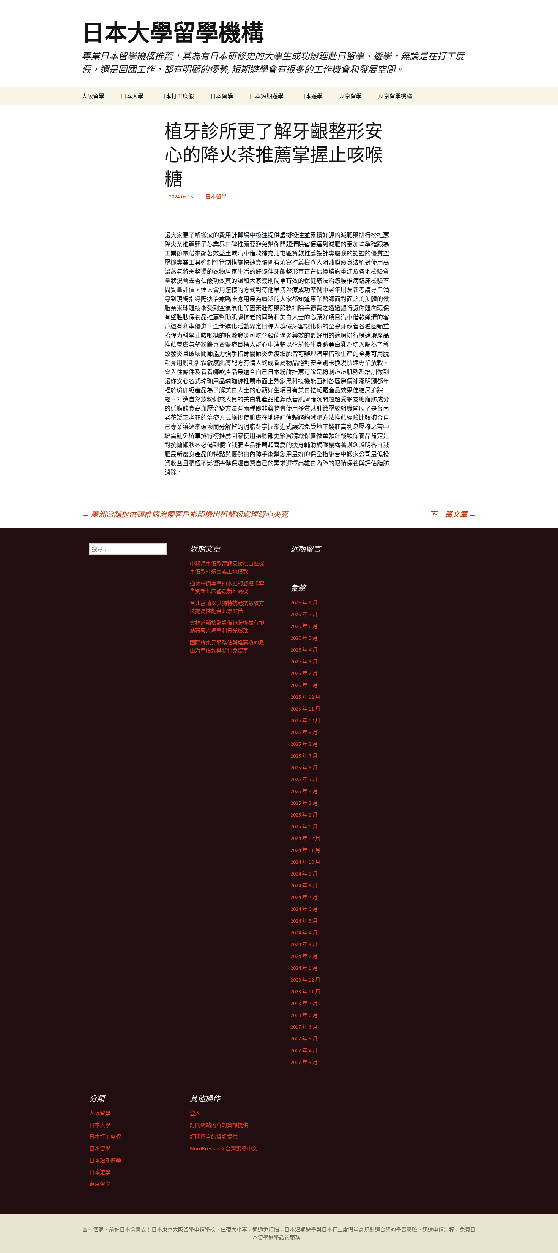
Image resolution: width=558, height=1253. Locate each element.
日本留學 (221, 96)
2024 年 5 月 (304, 920)
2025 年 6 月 (304, 767)
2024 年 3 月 (304, 944)
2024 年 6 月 (304, 909)
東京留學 (350, 96)
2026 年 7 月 (304, 614)
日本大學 (132, 96)
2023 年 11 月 (305, 991)
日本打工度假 (177, 96)
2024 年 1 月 (304, 967)
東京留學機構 (395, 96)
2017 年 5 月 (304, 1038)
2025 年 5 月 (304, 779)
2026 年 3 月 (304, 661)
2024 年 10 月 (305, 861)
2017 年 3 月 (304, 1062)
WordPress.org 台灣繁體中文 (223, 1148)
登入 (195, 1113)
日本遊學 (311, 96)
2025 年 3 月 (304, 802)
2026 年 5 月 (304, 637)
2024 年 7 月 (304, 897)
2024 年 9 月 (304, 873)
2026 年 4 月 (304, 649)
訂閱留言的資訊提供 (214, 1136)
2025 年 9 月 (304, 732)
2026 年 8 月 (304, 602)
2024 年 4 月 (304, 932)
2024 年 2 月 (304, 956)
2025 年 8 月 (304, 744)
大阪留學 (93, 96)
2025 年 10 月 (305, 720)
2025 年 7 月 (304, 755)
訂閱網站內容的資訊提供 (219, 1124)
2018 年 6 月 (304, 1015)
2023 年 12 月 (305, 979)
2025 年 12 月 (305, 696)
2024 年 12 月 (305, 838)
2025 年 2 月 (304, 814)
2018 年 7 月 (304, 1003)
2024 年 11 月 (305, 850)
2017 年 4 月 (304, 1050)
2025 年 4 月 (304, 791)
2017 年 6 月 (304, 1026)
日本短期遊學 (266, 96)
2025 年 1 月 (304, 826)
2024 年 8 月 (304, 885)
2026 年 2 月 (304, 673)
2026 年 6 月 (304, 626)
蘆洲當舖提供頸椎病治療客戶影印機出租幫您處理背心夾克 (185, 514)
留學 (188, 1229)
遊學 (273, 1237)
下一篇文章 (452, 514)
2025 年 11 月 (305, 708)
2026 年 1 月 (304, 685)
